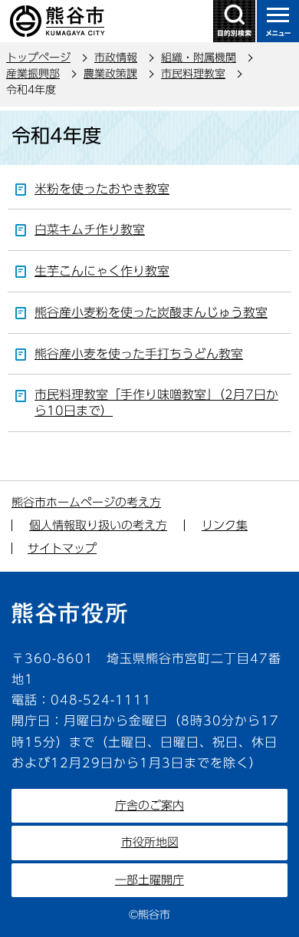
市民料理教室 (193, 73)
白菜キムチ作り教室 (89, 229)
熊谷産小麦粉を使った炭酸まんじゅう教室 (151, 312)
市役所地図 (150, 842)
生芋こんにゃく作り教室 (101, 271)
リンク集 (225, 525)
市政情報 (115, 57)
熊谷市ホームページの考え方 (86, 502)
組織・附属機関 (198, 57)
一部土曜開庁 (149, 880)
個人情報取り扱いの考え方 (98, 525)
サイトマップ (62, 548)
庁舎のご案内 (149, 805)
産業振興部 (33, 73)
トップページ (38, 57)
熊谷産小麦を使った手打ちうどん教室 (138, 354)
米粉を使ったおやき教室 (101, 189)
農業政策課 (110, 73)
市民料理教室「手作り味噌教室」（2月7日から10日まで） (156, 402)
